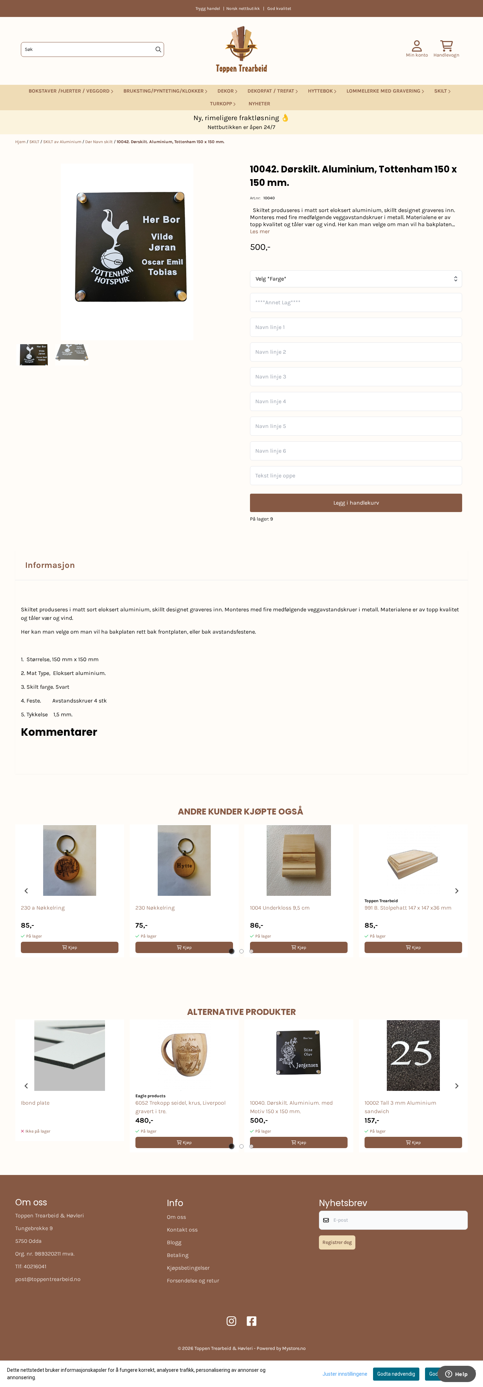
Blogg (174, 1242)
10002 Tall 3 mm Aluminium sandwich (400, 1107)
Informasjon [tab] (50, 565)
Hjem (21, 141)
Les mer (260, 231)
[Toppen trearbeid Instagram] (231, 1321)
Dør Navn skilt (99, 141)
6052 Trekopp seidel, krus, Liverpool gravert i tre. (180, 1107)
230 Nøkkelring (155, 907)
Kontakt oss (182, 1229)
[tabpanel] (69, 890)
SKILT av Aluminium (62, 141)
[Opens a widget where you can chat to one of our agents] (456, 1374)
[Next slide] (456, 891)
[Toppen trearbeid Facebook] (251, 1321)
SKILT (34, 141)
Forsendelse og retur (193, 1280)
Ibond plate (35, 1102)
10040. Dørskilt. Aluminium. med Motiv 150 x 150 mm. (291, 1107)
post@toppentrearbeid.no (48, 1279)
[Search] (158, 49)
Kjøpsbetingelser (188, 1267)
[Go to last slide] (26, 891)
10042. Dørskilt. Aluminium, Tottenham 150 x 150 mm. (171, 141)
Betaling (177, 1255)
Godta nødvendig (396, 1374)
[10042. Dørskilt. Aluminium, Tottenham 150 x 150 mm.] (127, 252)
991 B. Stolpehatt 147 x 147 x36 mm (408, 907)
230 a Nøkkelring (43, 907)
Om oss (176, 1216)
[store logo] (241, 49)
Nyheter (259, 104)
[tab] (232, 951)
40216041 (35, 1266)
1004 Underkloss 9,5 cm (280, 907)
